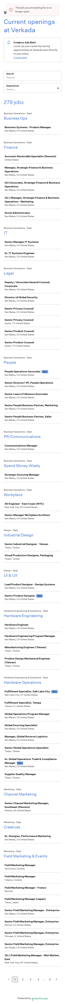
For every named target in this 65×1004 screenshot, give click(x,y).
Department (12, 85)
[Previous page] (8, 979)
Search (10, 73)
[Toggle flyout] (58, 88)
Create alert (20, 57)
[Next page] (56, 979)
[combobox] (6, 89)
